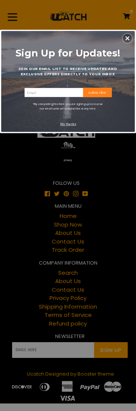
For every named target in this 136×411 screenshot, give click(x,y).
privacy (68, 160)
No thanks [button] (68, 124)
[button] (127, 38)
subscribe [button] (97, 92)
